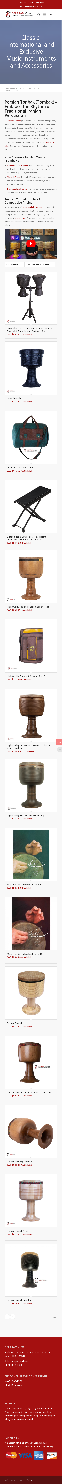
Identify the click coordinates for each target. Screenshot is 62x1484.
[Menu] (44, 14)
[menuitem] (23, 2)
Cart (31, 2)
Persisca (30, 1480)
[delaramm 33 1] (26, 14)
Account (23, 2)
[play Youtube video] (31, 244)
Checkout (40, 2)
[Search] (37, 14)
